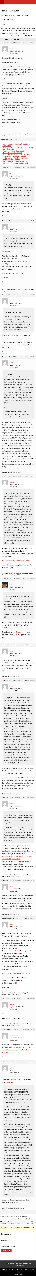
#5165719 (32, 578)
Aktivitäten (7, 20)
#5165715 (32, 357)
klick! (15, 983)
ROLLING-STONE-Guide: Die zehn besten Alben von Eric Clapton (16, 155)
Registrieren (7, 15)
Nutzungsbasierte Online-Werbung (14, 1272)
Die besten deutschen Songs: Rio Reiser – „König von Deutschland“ (15, 162)
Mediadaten (30, 1272)
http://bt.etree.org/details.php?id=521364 (16, 973)
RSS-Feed (28, 1270)
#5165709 (32, 167)
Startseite (4, 28)
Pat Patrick (17, 1223)
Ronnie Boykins (25, 1223)
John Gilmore (31, 1222)
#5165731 (32, 998)
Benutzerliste (20, 1265)
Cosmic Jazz (15, 1222)
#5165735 (32, 1062)
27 (32, 35)
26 (29, 35)
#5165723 (32, 680)
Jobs (32, 1270)
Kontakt (4, 1270)
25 (26, 35)
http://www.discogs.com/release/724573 (16, 561)
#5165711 (32, 221)
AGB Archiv (18, 1274)
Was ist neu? (23, 15)
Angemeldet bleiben (9, 1246)
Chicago (9, 1222)
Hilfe (16, 1263)
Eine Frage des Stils (7, 30)
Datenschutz (10, 1263)
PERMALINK (26, 42)
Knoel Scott (3, 1223)
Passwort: (4, 1240)
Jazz (26, 1222)
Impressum (20, 1270)
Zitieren (18, 42)
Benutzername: (6, 1234)
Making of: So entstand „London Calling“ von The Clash (17, 148)
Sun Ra (31, 1223)
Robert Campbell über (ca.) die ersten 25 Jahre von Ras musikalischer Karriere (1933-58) (16, 1049)
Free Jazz (22, 1222)
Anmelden (14, 11)
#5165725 (32, 797)
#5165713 (32, 295)
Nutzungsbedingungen (25, 1263)
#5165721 (32, 645)
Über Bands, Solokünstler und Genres (23, 28)
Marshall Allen (10, 1223)
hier (16, 948)
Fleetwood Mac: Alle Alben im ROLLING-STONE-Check (13, 152)
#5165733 (32, 1029)
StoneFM (4, 135)
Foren (9, 28)
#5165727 (32, 880)
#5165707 (32, 42)
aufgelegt (10, 1082)
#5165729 (32, 918)
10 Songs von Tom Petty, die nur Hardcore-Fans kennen (14, 159)
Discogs (19, 632)
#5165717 (32, 476)
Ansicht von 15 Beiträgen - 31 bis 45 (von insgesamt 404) (15, 33)
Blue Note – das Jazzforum (22, 30)
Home (4, 11)
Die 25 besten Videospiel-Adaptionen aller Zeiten (16, 145)
